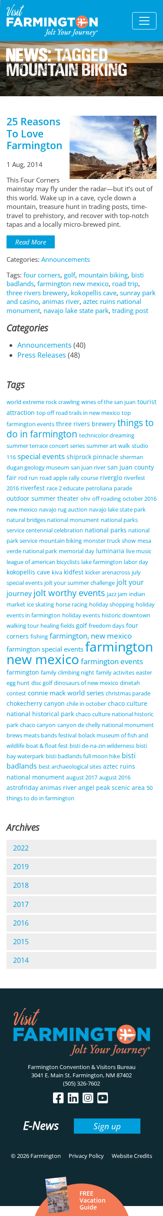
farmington (23, 672)
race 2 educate (65, 488)
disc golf (41, 683)
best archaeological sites (70, 766)
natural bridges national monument (53, 520)
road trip (125, 283)
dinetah (130, 683)
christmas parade (128, 693)
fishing (39, 636)
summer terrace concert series (46, 446)
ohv (85, 498)
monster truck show (109, 540)
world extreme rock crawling (43, 402)
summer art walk (108, 446)
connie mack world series (66, 692)
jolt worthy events (69, 593)
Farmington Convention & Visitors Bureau (82, 1067)
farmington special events (45, 649)
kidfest (73, 572)
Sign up (107, 1126)
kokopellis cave (93, 292)
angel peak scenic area (111, 787)
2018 (21, 885)
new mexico (22, 509)
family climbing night (67, 672)
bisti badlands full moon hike (83, 756)
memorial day (76, 551)
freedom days (106, 625)
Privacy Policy (86, 1156)
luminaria (110, 551)
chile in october (86, 703)
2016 (21, 923)
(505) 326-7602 (81, 1083)
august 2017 (81, 777)
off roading (106, 498)
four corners (41, 275)
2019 (21, 866)
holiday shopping (111, 604)
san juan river (88, 467)
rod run (28, 478)
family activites (115, 672)
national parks (105, 530)
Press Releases (41, 355)
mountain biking (103, 275)
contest (16, 693)
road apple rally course (69, 478)
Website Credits (132, 1156)
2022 (21, 848)
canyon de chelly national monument (105, 725)
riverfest (32, 488)
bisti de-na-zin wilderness (102, 746)
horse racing (71, 604)
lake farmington (101, 562)
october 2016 (139, 498)
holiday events (81, 615)
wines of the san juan (108, 402)
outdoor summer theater (43, 498)
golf (69, 275)
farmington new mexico (73, 283)
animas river (61, 301)
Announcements (65, 259)
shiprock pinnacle (92, 457)
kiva (57, 572)
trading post (130, 310)
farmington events (112, 661)
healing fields (57, 625)
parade (123, 488)
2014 (21, 960)
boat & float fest (47, 746)
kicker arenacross (107, 572)
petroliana (99, 488)
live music (138, 551)
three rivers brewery (37, 292)
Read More (30, 242)
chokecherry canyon (36, 703)
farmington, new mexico (91, 636)
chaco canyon (38, 725)
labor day (136, 562)
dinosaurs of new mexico (86, 683)
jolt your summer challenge (79, 583)
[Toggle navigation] (144, 20)
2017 (21, 904)
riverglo (111, 477)
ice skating (40, 604)
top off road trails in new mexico (78, 413)
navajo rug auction (63, 509)
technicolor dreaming (106, 435)
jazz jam (117, 594)
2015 (21, 941)
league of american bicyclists (43, 562)
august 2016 (114, 777)
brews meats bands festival (42, 735)
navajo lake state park (76, 310)
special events (41, 456)
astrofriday (22, 787)
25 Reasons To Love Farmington (35, 133)
